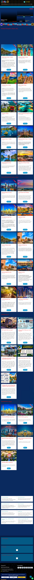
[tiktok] (32, 568)
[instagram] (28, 568)
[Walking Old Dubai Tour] (25, 238)
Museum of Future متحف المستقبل (7, 438)
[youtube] (24, 568)
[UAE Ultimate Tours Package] (25, 185)
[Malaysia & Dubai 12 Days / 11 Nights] (25, 132)
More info (8, 342)
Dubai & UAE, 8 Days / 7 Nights (7, 57)
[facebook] (18, 568)
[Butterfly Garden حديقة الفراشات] (9, 455)
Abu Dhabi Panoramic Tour (6, 217)
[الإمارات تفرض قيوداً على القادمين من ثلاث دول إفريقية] (25, 323)
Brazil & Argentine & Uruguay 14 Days (25, 113)
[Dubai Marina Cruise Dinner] (25, 292)
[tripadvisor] (30, 568)
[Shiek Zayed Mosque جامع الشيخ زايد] (9, 410)
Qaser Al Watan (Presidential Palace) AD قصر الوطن (25, 439)
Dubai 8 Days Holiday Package (23, 162)
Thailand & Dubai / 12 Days (23, 57)
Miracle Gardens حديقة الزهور (23, 416)
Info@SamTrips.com (5, 571)
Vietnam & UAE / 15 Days (6, 85)
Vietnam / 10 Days (5, 113)
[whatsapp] (26, 568)
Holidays (1, 19)
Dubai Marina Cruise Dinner (23, 299)
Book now (8, 69)
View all (9, 422)
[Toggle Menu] (33, 6)
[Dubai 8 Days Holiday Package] (25, 155)
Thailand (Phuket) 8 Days (6, 162)
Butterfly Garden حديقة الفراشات (7, 462)
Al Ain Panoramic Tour (6, 299)
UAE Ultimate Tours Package (23, 192)
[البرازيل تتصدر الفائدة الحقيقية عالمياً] (9, 323)
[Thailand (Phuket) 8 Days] (9, 155)
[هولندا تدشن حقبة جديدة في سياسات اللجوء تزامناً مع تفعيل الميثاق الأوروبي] (9, 351)
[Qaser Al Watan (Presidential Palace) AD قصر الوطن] (25, 431)
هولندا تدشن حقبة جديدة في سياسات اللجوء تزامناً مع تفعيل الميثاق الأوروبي (8, 358)
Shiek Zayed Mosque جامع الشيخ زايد (8, 416)
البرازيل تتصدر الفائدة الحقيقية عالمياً (7, 329)
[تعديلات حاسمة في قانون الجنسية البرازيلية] (25, 351)
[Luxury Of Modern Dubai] (9, 238)
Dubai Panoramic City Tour (7, 192)
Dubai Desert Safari (21, 217)
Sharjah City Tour (21, 272)
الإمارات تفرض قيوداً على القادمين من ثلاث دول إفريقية (24, 330)
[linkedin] (22, 568)
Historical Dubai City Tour (6, 272)
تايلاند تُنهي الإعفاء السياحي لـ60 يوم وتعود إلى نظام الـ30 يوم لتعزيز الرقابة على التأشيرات (8, 386)
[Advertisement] (17, 38)
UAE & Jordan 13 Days (22, 85)
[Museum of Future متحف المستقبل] (9, 431)
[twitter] (20, 568)
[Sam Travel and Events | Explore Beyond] (5, 2)
